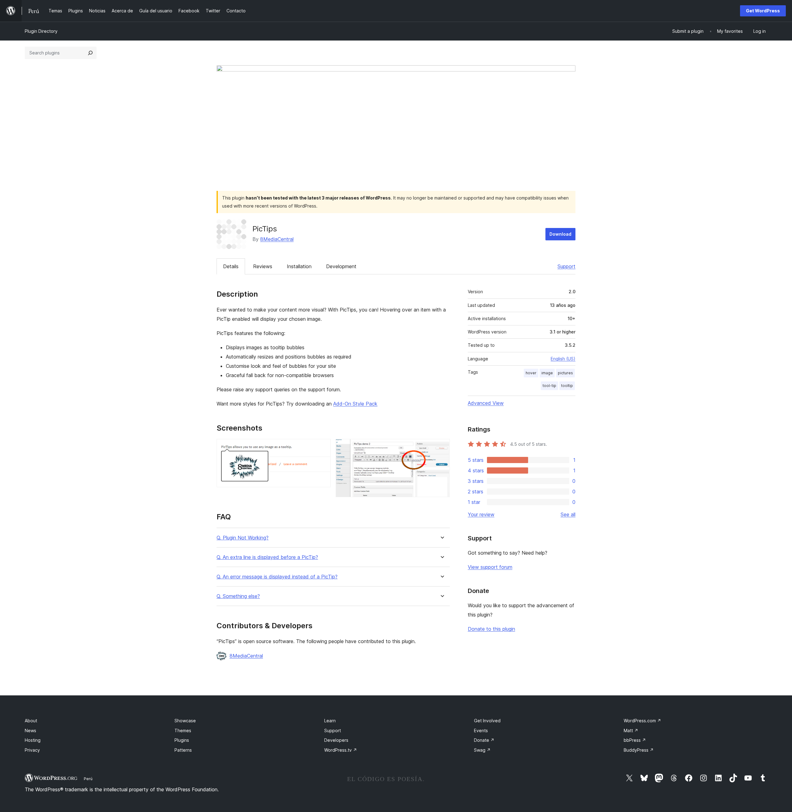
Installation (299, 266)
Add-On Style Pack (355, 404)
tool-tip (549, 385)
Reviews (262, 266)
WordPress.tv (340, 750)
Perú (88, 778)
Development (341, 266)
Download (560, 234)
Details (231, 266)
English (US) (563, 358)
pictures (565, 373)
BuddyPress (639, 750)
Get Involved (487, 720)
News (30, 730)
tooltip (567, 385)
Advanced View (486, 403)
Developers (336, 740)
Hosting (33, 740)
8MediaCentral (277, 239)
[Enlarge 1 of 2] (322, 447)
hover (531, 373)
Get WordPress (763, 10)
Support (566, 266)
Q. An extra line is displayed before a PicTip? (267, 557)
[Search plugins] (90, 53)
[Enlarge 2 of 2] (441, 447)
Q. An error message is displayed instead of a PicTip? (277, 577)
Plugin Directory (41, 31)
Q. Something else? (238, 596)
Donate (484, 740)
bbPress (635, 740)
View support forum (490, 567)
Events (481, 730)
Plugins (181, 740)
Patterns (183, 750)
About (31, 720)
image (547, 373)
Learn (330, 720)
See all (568, 514)
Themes (182, 730)
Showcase (185, 720)
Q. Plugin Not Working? (243, 538)
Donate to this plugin (491, 629)
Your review (481, 514)
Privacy (32, 750)
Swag (482, 750)
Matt (631, 730)
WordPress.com (642, 720)
